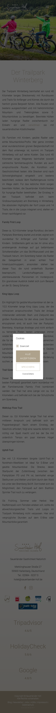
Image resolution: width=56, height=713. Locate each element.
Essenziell (24, 346)
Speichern (28, 367)
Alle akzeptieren (28, 356)
